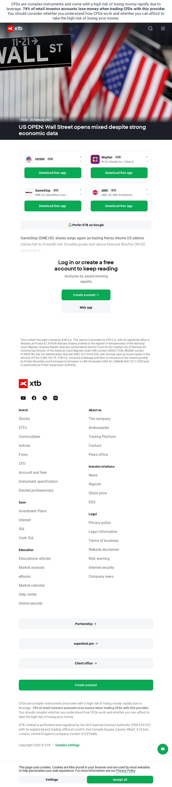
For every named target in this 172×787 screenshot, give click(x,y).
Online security (31, 603)
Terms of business (104, 540)
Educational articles (35, 558)
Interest (25, 519)
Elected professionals (36, 490)
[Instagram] (55, 398)
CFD (22, 463)
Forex (23, 454)
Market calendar (32, 585)
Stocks (24, 418)
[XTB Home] (13, 28)
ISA (21, 528)
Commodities (29, 436)
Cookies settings (67, 745)
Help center (28, 594)
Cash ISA (26, 537)
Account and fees (33, 472)
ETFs (23, 427)
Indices (24, 445)
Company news (101, 576)
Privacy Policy (125, 770)
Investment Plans (33, 510)
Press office (98, 454)
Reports (95, 484)
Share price (98, 493)
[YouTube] (23, 398)
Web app (86, 307)
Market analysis (31, 567)
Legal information (103, 531)
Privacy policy (100, 522)
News (93, 475)
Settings (52, 779)
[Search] (150, 28)
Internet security (101, 567)
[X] (44, 398)
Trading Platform (102, 436)
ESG (92, 501)
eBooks (25, 576)
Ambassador (99, 427)
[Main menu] (163, 28)
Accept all (120, 779)
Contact (95, 445)
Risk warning (99, 558)
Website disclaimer (104, 549)
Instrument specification (38, 481)
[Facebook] (34, 398)
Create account (86, 685)
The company (100, 418)
